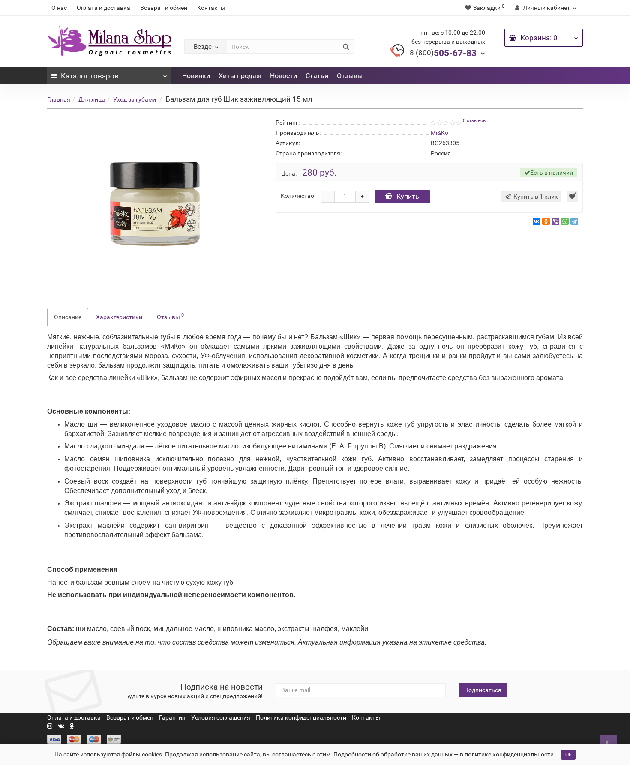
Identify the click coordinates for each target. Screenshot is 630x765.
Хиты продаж (240, 76)
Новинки (196, 76)
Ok (568, 755)
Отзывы (350, 76)
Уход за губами (134, 99)
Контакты (211, 7)
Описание (67, 317)
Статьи (317, 76)
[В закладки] (572, 196)
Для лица (91, 99)
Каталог (90, 76)
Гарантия (172, 717)
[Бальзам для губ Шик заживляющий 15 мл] (155, 203)
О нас (59, 7)
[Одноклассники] (546, 221)
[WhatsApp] (565, 221)
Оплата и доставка (103, 7)
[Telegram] (574, 221)
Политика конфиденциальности (301, 717)
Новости (283, 76)
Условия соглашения (220, 717)
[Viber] (555, 221)
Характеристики (119, 317)
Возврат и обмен (163, 7)
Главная (58, 99)
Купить (407, 196)
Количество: (298, 195)
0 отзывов (474, 120)
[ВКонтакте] (536, 221)
